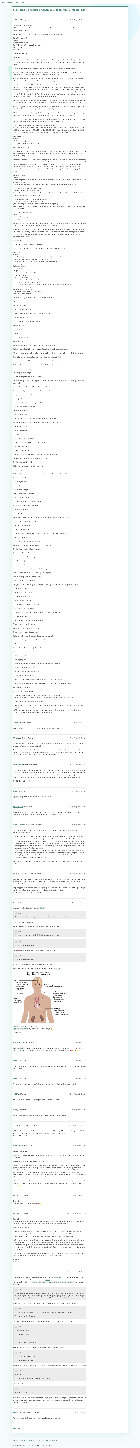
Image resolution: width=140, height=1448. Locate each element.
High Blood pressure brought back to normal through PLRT (50, 9)
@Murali (16, 1026)
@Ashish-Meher (44, 1282)
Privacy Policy (55, 1440)
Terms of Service (42, 1440)
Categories (22, 1440)
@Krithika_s (72, 1282)
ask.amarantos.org (57, 1277)
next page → (17, 1428)
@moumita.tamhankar (21, 1029)
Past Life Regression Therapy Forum (13, 2)
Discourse (24, 1445)
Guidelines (31, 1440)
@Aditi (16, 797)
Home (15, 1440)
